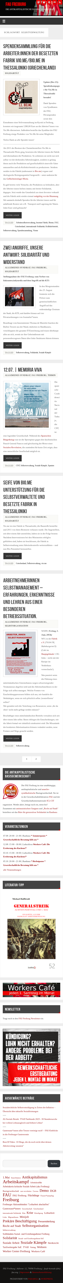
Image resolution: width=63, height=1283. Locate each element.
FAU (56, 222)
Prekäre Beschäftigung (20, 1221)
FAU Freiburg (16, 4)
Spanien (51, 465)
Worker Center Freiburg (16, 1251)
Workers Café (38, 1251)
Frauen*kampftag (47, 1196)
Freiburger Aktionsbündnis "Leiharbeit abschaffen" (26, 1204)
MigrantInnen (13, 1217)
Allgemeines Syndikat (18, 268)
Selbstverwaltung (9, 230)
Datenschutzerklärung (42, 1272)
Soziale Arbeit (11, 1242)
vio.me (44, 563)
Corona (35, 1191)
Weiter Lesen (12, 215)
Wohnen (42, 1247)
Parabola (33, 1279)
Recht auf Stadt (12, 1225)
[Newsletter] (54, 2)
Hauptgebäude (47, 654)
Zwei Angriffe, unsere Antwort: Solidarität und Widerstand (26, 255)
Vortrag (33, 1247)
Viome (35, 230)
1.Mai (6, 1177)
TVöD (26, 1247)
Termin (52, 375)
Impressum (24, 1272)
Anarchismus (16, 1178)
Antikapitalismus (34, 1177)
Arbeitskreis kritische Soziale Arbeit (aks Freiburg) (26, 1186)
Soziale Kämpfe (45, 352)
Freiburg (11, 1200)
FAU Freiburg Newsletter (29, 1018)
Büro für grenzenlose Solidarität (32, 812)
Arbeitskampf (16, 1182)
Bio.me (38, 171)
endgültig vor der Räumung (46, 196)
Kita (23, 1213)
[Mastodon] (38, 2)
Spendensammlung (24, 230)
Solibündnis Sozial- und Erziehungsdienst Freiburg (26, 1234)
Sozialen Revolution (12, 447)
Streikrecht (53, 1243)
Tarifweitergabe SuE (12, 1247)
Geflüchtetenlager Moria (17, 179)
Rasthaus (53, 812)
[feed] (60, 2)
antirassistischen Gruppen (27, 808)
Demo (44, 1191)
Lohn (5, 1217)
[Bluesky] (44, 2)
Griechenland (20, 226)
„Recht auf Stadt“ (50, 808)
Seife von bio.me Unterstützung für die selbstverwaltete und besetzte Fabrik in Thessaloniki (24, 496)
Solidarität (12, 73)
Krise (30, 1212)
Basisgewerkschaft (11, 1191)
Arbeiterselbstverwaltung (25, 222)
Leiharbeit (49, 1212)
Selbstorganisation (16, 626)
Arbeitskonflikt (36, 1182)
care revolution (26, 1191)
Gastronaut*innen (12, 1208)
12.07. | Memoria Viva (22, 370)
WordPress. (47, 1279)
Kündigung (38, 1213)
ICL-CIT (50, 801)
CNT (18, 465)
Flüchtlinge (33, 1195)
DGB (53, 1190)
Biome (51, 222)
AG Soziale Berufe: (11, 1119)
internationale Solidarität (35, 226)
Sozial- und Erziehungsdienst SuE (31, 1238)
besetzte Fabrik (42, 222)
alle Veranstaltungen (12, 870)
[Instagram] (49, 2)
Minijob (24, 1216)
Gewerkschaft (27, 1209)
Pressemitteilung (46, 1221)
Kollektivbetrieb (52, 226)
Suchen (6, 1158)
